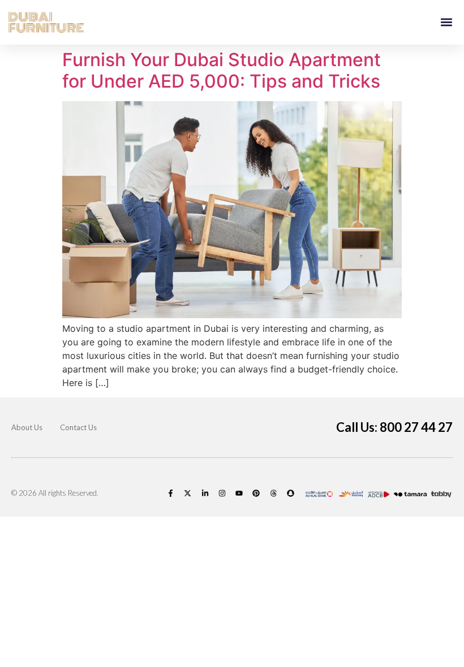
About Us (26, 427)
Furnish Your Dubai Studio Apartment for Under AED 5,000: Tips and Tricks (221, 70)
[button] (446, 22)
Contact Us (78, 427)
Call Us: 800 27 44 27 (394, 427)
